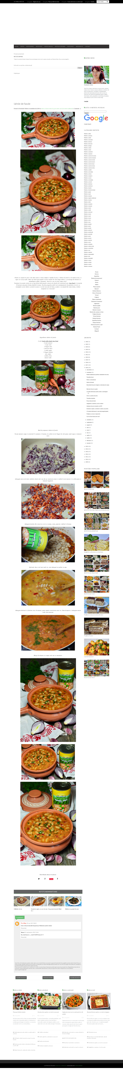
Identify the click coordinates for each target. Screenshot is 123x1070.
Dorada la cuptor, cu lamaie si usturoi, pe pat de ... (98, 408)
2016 (87, 367)
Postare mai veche (75, 977)
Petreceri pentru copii (96, 324)
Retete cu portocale (88, 232)
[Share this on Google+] (45, 879)
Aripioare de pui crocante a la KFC (94, 406)
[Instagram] (86, 101)
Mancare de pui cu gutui (92, 389)
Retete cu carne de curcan (90, 155)
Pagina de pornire (48, 977)
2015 (87, 446)
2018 (87, 362)
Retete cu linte (87, 202)
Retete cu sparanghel (89, 254)
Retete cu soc (87, 250)
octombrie (89, 419)
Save (52, 879)
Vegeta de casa (36, 1)
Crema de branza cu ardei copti (75, 1)
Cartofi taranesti (88, 656)
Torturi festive (96, 316)
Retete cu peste (87, 228)
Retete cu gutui (87, 192)
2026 (87, 341)
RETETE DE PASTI (89, 677)
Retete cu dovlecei (88, 186)
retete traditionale (68, 108)
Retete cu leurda (88, 200)
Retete (22, 46)
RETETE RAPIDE (18, 56)
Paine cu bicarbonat (91, 379)
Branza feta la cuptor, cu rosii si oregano (98, 1012)
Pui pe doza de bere (91, 401)
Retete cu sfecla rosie (89, 246)
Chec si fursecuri (96, 293)
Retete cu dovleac (88, 184)
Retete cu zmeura (88, 266)
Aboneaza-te (79, 46)
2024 (87, 346)
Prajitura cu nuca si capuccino (93, 414)
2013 (87, 451)
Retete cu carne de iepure (90, 157)
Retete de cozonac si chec (97, 312)
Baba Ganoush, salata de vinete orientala (25, 1050)
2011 (87, 456)
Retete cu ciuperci (88, 176)
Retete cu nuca (87, 218)
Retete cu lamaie (88, 196)
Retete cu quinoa (88, 240)
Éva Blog (23, 923)
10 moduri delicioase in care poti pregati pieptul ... (98, 411)
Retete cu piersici (88, 230)
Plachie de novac (93, 1032)
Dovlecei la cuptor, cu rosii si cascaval (48, 1012)
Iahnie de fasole (90, 382)
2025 (87, 344)
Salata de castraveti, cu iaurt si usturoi (73, 1047)
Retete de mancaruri (96, 278)
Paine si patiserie (96, 299)
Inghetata (96, 303)
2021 (87, 354)
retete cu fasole (45, 108)
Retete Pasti (70, 46)
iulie (88, 427)
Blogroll (97, 331)
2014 (87, 449)
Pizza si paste (96, 286)
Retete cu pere (87, 226)
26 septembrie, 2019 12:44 (31, 932)
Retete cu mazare (88, 206)
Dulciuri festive (97, 318)
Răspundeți (23, 928)
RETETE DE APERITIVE (91, 531)
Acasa (16, 46)
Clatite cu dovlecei (43, 1032)
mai (88, 432)
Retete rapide (30, 46)
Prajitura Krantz (88, 635)
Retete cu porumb (88, 234)
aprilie (88, 435)
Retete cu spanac (88, 252)
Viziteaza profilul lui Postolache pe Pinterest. (87, 1053)
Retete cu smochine (88, 248)
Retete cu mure (87, 214)
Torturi (96, 295)
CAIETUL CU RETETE (61, 10)
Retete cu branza (88, 141)
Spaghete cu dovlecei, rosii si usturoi (95, 403)
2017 (87, 365)
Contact (87, 46)
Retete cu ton (87, 256)
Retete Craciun (49, 46)
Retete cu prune (87, 238)
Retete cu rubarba (88, 244)
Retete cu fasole (87, 188)
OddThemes (78, 1065)
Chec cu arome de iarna (92, 395)
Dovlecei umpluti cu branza (46, 1045)
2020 (87, 357)
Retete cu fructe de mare (89, 190)
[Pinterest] (87, 101)
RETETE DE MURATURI (70, 1038)
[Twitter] (85, 101)
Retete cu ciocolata (88, 172)
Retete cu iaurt (87, 194)
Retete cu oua (87, 222)
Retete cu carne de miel (89, 159)
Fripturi (97, 280)
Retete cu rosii (87, 242)
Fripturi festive (96, 322)
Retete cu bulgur (88, 145)
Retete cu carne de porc (89, 161)
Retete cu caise (87, 149)
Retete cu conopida (88, 180)
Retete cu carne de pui (89, 163)
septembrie (89, 422)
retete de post (52, 108)
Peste (96, 282)
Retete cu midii (87, 210)
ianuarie (89, 443)
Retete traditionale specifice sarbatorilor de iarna (98, 374)
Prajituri (97, 297)
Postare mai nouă (21, 977)
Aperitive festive (96, 320)
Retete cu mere (87, 208)
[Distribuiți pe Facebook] (57, 879)
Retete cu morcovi (88, 212)
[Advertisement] (61, 30)
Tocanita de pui (90, 377)
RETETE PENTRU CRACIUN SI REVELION (96, 510)
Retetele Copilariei (60, 46)
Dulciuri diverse (97, 291)
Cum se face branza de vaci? (93, 416)
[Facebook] (84, 101)
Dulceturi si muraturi (96, 301)
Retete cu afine (87, 133)
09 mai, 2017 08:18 (31, 923)
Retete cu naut (87, 216)
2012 (87, 454)
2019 (87, 359)
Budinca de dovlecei (44, 1041)
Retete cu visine (87, 264)
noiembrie (89, 372)
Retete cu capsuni (88, 153)
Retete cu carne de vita (89, 168)
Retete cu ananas (88, 135)
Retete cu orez (87, 220)
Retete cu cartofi (87, 170)
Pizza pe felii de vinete (53, 1)
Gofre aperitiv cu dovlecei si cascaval (48, 1036)
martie (88, 438)
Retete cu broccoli (88, 143)
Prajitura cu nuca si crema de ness (93, 615)
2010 (87, 459)
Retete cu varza (87, 260)
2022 (87, 352)
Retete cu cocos (87, 178)
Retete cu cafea (87, 147)
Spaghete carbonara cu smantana (93, 552)
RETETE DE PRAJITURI (91, 573)
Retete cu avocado (88, 139)
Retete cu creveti (88, 182)
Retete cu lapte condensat (90, 198)
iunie (88, 430)
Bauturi (97, 288)
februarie (89, 440)
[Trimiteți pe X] (39, 879)
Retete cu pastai (87, 224)
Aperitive (96, 276)
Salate (96, 284)
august (88, 425)
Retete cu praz (87, 236)
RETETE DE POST (89, 594)
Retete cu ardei (87, 137)
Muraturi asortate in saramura (71, 1042)
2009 (87, 462)
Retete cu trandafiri (88, 258)
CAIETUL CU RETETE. (61, 1065)
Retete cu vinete (87, 262)
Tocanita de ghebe (91, 398)
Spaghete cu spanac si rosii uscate (97, 1047)
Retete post (39, 46)
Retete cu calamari (88, 151)
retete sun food (60, 108)
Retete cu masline (88, 204)
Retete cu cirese (87, 174)
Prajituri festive (97, 314)
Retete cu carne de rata (89, 166)
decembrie (89, 369)
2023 (87, 349)
